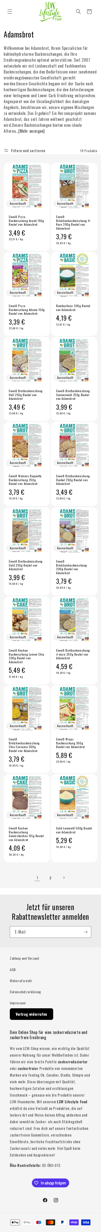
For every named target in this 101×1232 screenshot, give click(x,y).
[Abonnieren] (85, 932)
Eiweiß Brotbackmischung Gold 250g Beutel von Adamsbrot (26, 565)
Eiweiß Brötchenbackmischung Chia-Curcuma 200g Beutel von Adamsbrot (24, 745)
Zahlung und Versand (24, 958)
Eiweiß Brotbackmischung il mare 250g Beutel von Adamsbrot (73, 654)
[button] (9, 11)
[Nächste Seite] (63, 877)
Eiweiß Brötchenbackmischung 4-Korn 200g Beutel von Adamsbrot (73, 222)
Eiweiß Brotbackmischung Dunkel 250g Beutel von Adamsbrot (73, 480)
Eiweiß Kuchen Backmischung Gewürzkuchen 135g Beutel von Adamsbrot (26, 834)
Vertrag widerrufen (31, 1014)
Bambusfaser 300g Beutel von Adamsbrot (73, 308)
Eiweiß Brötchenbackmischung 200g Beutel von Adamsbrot (71, 567)
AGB (13, 969)
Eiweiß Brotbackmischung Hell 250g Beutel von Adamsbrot (26, 395)
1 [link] (37, 877)
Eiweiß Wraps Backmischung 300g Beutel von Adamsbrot (70, 743)
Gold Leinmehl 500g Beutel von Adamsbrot (74, 830)
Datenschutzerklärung (25, 991)
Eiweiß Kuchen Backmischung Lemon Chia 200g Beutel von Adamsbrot (26, 656)
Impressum (17, 1002)
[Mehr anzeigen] (31, 131)
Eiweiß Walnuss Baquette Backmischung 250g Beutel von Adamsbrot (25, 480)
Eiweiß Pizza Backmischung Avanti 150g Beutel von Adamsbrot (26, 220)
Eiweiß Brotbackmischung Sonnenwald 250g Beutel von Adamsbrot (73, 395)
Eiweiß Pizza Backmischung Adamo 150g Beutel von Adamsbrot (27, 309)
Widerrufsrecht (21, 980)
